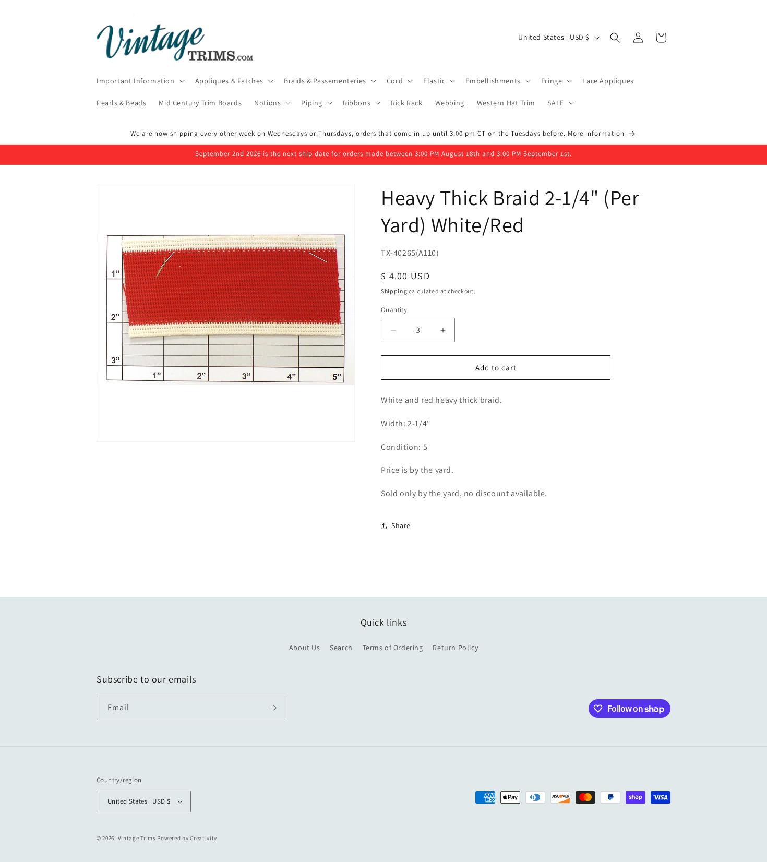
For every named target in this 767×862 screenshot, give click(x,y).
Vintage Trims (137, 838)
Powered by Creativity (187, 838)
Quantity (394, 309)
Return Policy (455, 648)
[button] (139, 81)
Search (341, 648)
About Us (304, 648)
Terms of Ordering (393, 648)
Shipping (394, 291)
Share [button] (401, 526)
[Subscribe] (272, 708)
